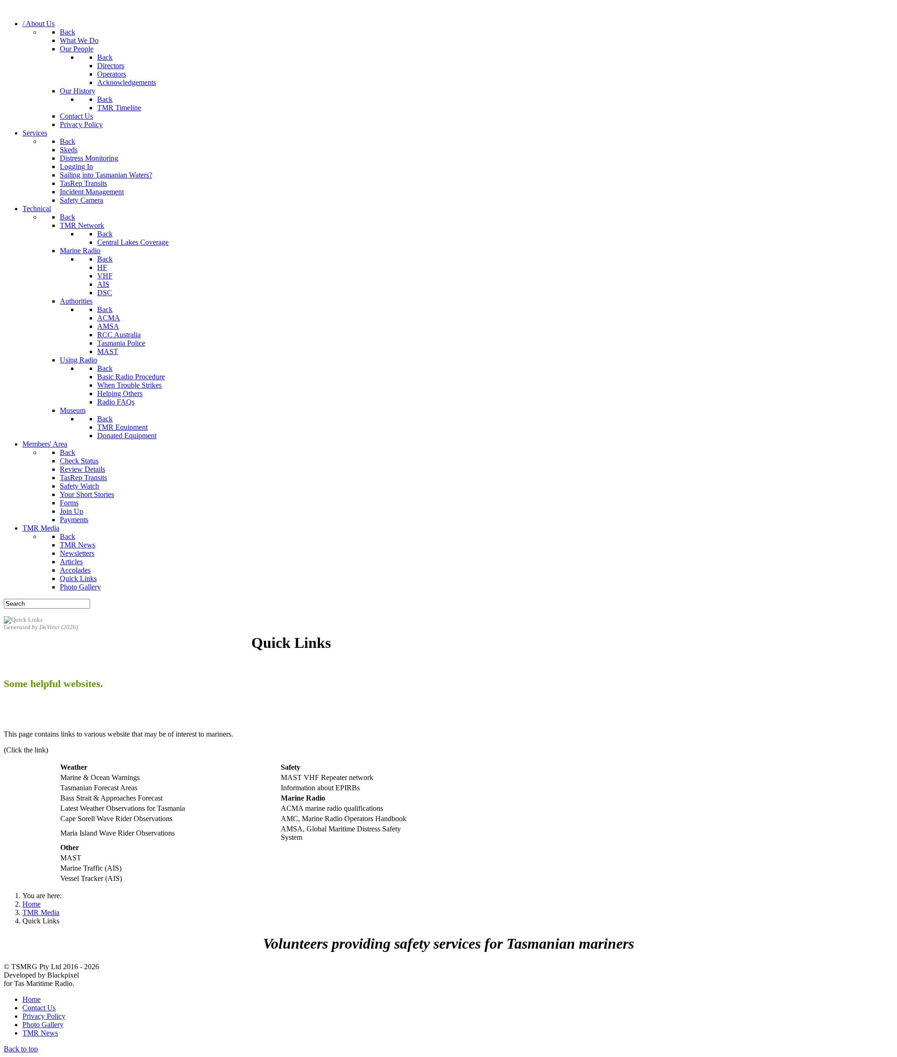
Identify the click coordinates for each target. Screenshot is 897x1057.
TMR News (40, 1033)
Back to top (21, 1049)
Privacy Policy (43, 1016)
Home (31, 999)
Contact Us (39, 1008)
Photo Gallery (43, 1025)
